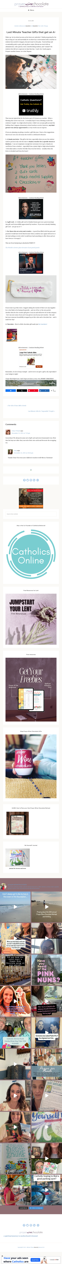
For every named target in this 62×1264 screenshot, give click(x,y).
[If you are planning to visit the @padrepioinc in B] (15, 1032)
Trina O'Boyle (16, 431)
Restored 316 (41, 1247)
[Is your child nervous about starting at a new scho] (15, 1127)
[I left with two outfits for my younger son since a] (15, 938)
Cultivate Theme (30, 1247)
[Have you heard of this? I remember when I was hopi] (15, 907)
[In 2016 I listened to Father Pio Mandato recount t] (46, 1032)
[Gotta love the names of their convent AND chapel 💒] (46, 969)
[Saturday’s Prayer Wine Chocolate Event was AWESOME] (15, 1190)
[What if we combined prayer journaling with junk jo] (15, 1158)
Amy (15, 450)
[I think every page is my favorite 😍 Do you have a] (46, 1127)
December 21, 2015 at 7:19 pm (21, 433)
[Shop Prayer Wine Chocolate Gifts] (30, 798)
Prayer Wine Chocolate (31, 4)
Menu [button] (32, 10)
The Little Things (43, 26)
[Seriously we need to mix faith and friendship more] (15, 1001)
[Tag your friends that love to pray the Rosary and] (46, 907)
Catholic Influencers (20, 26)
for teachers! (43, 324)
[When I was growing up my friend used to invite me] (15, 1064)
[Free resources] (30, 721)
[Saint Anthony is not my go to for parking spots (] (46, 1190)
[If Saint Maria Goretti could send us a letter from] (46, 1095)
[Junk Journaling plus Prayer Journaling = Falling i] (46, 1158)
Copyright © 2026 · (22, 1247)
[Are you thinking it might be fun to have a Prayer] (15, 969)
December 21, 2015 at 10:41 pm (23, 453)
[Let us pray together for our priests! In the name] (46, 1064)
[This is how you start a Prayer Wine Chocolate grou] (46, 938)
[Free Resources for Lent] (30, 644)
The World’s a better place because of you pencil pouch (22, 247)
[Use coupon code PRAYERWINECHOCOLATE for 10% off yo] (15, 1095)
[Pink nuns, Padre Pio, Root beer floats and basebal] (46, 1001)
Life (32, 26)
